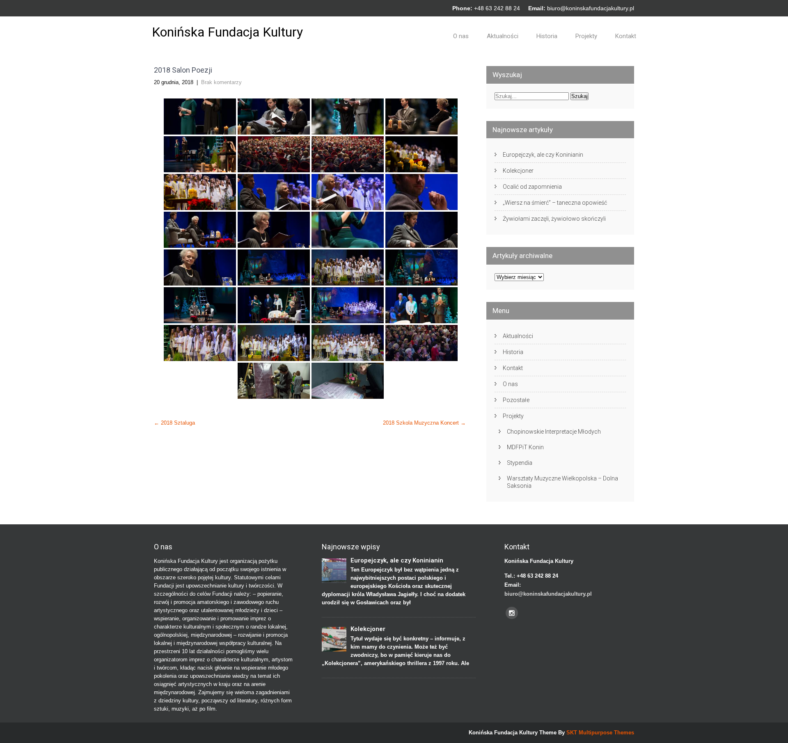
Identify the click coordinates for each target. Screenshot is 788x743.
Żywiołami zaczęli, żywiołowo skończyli (554, 218)
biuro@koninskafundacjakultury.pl (590, 8)
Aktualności (502, 36)
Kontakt (625, 36)
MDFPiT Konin (525, 447)
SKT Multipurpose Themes (600, 732)
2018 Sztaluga (174, 423)
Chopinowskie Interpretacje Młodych (554, 431)
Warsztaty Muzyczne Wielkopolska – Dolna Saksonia (562, 482)
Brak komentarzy (221, 82)
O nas (461, 36)
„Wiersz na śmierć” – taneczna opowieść (555, 202)
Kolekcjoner (518, 170)
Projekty (586, 36)
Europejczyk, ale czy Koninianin (543, 154)
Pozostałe (516, 400)
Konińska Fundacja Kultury (227, 32)
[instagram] (512, 613)
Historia (546, 36)
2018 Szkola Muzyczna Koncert (424, 423)
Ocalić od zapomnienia (532, 186)
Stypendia (519, 463)
